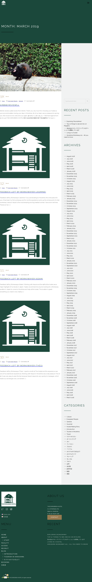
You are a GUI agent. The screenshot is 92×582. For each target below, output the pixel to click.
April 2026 (70, 166)
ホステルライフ (71, 454)
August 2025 (71, 181)
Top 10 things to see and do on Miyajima (64, 537)
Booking (5, 562)
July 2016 (70, 387)
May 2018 (70, 333)
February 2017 (71, 370)
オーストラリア (71, 439)
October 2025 (71, 178)
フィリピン (70, 444)
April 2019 (70, 305)
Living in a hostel (72, 133)
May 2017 (70, 362)
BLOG (3, 551)
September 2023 (72, 236)
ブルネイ (69, 446)
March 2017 (70, 368)
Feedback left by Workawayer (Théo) (21, 366)
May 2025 (70, 188)
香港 (68, 474)
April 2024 (70, 221)
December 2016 (72, 375)
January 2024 (71, 228)
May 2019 (70, 303)
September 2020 (72, 266)
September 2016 (72, 382)
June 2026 (70, 161)
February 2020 (71, 280)
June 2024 (70, 216)
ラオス (69, 461)
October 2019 (71, 290)
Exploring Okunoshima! (74, 121)
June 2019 (70, 300)
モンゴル (69, 459)
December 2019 (72, 285)
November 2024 (72, 203)
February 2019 (71, 310)
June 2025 (70, 186)
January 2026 (71, 171)
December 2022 (72, 243)
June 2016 (70, 390)
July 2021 (69, 251)
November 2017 (72, 348)
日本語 (6, 516)
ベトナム (69, 449)
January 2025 (71, 198)
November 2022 (72, 246)
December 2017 (72, 345)
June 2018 (70, 330)
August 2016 (71, 385)
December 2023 (72, 231)
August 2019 (71, 295)
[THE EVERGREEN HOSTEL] (7, 2)
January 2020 (71, 283)
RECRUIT (5, 548)
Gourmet (69, 424)
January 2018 (71, 343)
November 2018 (72, 318)
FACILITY (5, 543)
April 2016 (70, 395)
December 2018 (72, 315)
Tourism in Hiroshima (73, 431)
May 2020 (70, 273)
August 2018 (71, 325)
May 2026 (70, 164)
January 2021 (71, 261)
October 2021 (71, 248)
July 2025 (70, 184)
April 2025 (70, 191)
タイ (68, 441)
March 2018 (70, 338)
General (21, 101)
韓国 (68, 471)
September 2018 (72, 323)
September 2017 (72, 353)
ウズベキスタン (71, 436)
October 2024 (71, 206)
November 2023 (72, 233)
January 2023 (71, 241)
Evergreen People (12, 101)
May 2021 (70, 256)
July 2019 (70, 298)
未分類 (69, 466)
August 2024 (71, 211)
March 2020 (70, 278)
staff (6, 540)
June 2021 (70, 253)
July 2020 (70, 268)
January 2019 (71, 313)
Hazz (3, 101)
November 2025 (72, 176)
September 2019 (72, 293)
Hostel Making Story (73, 426)
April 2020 (70, 276)
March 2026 (70, 169)
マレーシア (70, 456)
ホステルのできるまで (73, 451)
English (7, 514)
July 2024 (70, 213)
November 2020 (72, 263)
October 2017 (71, 350)
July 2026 (70, 159)
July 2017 (69, 358)
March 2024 (70, 223)
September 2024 (72, 208)
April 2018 (70, 335)
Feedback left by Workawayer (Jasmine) (23, 192)
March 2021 (70, 258)
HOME (3, 535)
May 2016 (70, 392)
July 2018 (70, 328)
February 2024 (71, 226)
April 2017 (70, 365)
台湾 (68, 464)
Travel (69, 434)
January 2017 (71, 372)
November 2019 (72, 288)
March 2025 (70, 193)
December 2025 (72, 174)
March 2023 (70, 238)
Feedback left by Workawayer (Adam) (21, 279)
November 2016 (72, 377)
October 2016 (71, 380)
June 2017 (70, 360)
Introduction (71, 429)
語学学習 (69, 469)
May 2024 (70, 218)
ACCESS (4, 545)
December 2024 (72, 201)
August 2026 (71, 156)
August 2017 (70, 355)
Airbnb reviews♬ (10, 105)
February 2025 (71, 196)
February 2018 (71, 340)
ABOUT (4, 537)
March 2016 (70, 397)
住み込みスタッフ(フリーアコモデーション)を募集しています (66, 539)
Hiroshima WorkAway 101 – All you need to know (67, 544)
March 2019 (70, 308)
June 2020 (70, 270)
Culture (69, 417)
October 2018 (71, 320)
